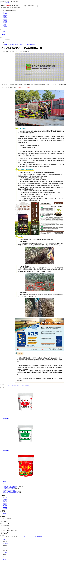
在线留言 (5, 26)
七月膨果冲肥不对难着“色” (9, 488)
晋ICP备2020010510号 (29, 536)
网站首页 (5, 12)
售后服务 (5, 24)
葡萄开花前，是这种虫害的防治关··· (11, 492)
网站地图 (40, 536)
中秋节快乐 (6, 385)
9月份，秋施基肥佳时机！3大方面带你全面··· (25, 44)
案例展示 (5, 22)
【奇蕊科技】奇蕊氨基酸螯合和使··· (11, 486)
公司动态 (5, 19)
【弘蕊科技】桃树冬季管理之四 (10, 487)
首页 (1, 44)
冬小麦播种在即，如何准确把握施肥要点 (21, 385)
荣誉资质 (5, 21)
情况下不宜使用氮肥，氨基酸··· (10, 491)
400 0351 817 (5, 543)
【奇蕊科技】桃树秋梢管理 (9, 490)
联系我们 (7, 2)
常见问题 (5, 20)
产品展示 (5, 15)
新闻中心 (5, 17)
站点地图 (36, 536)
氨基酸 (4, 16)
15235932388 (5, 548)
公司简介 (2, 2)
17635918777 (5, 552)
